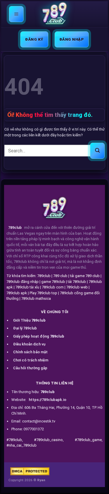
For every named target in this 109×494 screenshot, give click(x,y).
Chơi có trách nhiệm (30, 360)
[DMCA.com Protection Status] (29, 471)
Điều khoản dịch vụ (29, 344)
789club (15, 227)
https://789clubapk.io (47, 399)
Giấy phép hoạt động (38, 336)
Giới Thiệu (29, 320)
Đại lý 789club (25, 328)
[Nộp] (97, 151)
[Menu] (16, 14)
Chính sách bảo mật (30, 352)
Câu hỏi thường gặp (30, 368)
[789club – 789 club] (54, 14)
